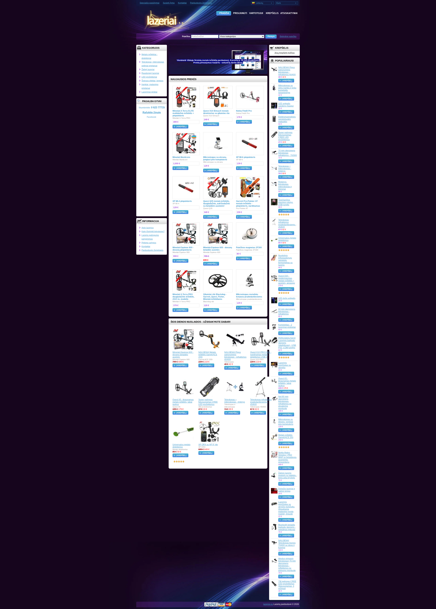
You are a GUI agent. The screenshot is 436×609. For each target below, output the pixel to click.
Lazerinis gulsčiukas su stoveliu (284, 365)
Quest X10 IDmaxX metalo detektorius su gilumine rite (216, 112)
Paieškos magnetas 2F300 (249, 247)
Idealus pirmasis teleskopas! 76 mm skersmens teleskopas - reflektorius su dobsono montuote (287, 564)
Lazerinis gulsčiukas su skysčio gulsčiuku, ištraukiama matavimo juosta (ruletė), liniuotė (286, 508)
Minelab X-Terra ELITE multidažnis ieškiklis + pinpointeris (183, 113)
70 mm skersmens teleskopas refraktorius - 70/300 (287, 153)
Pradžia (224, 13)
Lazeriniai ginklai (149, 92)
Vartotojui (256, 13)
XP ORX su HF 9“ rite (208, 444)
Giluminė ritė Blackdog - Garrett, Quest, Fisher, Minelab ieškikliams (214, 296)
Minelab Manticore (181, 157)
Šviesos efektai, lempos (152, 81)
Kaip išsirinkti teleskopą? (153, 231)
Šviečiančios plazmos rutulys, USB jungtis (285, 202)
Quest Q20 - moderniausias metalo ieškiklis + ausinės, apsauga (286, 279)
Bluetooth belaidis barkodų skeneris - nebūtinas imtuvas (286, 527)
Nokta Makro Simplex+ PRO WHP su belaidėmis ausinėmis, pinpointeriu (287, 457)
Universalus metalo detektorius (287, 239)
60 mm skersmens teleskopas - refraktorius (286, 311)
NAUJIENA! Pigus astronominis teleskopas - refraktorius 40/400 (287, 71)
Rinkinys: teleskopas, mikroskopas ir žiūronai (285, 185)
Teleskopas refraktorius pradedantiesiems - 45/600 (287, 223)
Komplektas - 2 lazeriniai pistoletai (287, 326)
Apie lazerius (148, 228)
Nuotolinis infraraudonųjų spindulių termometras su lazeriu (285, 260)
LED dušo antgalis (286, 298)
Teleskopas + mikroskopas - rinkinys (284, 168)
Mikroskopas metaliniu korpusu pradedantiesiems (249, 295)
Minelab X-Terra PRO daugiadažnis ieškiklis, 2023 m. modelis (183, 296)
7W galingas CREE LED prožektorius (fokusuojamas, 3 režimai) (287, 585)
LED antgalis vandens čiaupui (286, 104)
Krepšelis (272, 13)
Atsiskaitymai (288, 13)
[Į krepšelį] (287, 80)
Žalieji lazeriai (148, 69)
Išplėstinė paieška (288, 36)
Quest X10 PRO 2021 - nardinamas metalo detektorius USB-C (260, 354)
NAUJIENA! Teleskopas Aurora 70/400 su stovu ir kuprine (286, 544)
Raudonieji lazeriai (150, 73)
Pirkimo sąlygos (149, 243)
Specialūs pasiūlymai (149, 3)
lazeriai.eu (268, 604)
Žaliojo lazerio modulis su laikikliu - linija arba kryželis (287, 475)
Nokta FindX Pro (244, 111)
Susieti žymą (169, 3)
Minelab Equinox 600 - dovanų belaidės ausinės (217, 248)
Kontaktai (182, 3)
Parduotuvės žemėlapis (201, 3)
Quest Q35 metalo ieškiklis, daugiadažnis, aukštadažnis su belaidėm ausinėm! (216, 203)
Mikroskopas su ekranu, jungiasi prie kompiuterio (285, 421)
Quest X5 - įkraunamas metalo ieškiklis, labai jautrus (287, 382)
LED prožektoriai (149, 77)
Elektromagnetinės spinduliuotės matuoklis (287, 119)
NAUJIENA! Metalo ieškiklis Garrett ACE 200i (207, 354)
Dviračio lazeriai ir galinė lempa (286, 490)
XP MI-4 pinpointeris (182, 201)
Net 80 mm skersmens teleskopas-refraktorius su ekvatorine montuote (284, 402)
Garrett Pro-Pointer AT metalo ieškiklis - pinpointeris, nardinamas (248, 203)
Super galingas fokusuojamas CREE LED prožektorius (285, 136)
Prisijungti (240, 13)
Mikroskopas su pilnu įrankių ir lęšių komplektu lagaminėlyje (287, 89)
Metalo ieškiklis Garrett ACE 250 (285, 436)
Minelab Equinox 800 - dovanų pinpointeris (183, 248)
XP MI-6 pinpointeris (245, 157)
